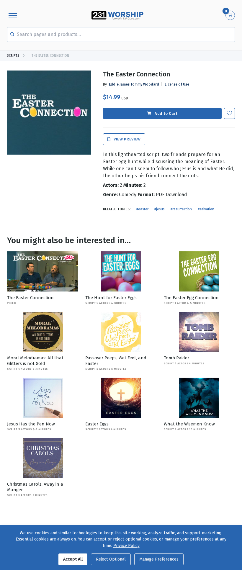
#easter (142, 209)
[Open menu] (12, 15)
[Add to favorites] (229, 113)
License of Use (177, 84)
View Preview (127, 139)
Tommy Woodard (144, 84)
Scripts (13, 56)
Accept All (73, 559)
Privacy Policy (126, 545)
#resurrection (181, 209)
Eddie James (119, 84)
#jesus (159, 209)
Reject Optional (111, 559)
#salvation (206, 209)
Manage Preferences (159, 559)
